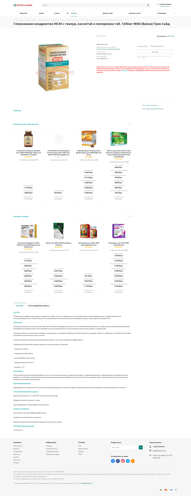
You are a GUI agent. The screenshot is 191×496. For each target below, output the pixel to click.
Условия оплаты (51, 449)
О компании (17, 446)
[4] (103, 36)
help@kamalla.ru (87, 483)
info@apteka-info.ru (160, 451)
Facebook (118, 461)
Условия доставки (52, 451)
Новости (16, 449)
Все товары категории (150, 105)
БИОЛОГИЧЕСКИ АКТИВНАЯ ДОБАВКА (108, 49)
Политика (16, 460)
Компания (17, 442)
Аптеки (16, 457)
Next (132, 124)
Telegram (128, 461)
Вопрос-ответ (83, 449)
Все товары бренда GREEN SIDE (153, 109)
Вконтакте (113, 461)
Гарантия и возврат (52, 454)
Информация (51, 442)
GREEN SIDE (171, 36)
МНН (80, 454)
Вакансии (16, 454)
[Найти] (148, 5)
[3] (101, 36)
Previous (129, 124)
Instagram (123, 461)
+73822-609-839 (165, 4)
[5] (105, 36)
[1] (97, 36)
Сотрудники (17, 451)
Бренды (81, 451)
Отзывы (16, 462)
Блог (80, 446)
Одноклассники (133, 461)
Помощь (49, 446)
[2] (99, 36)
